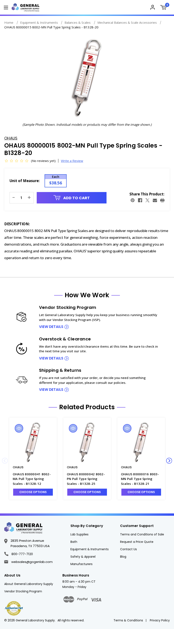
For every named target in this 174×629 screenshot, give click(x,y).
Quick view (19, 428)
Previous (5, 461)
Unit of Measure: (25, 180)
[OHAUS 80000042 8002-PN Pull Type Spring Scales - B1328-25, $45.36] (87, 442)
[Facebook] (140, 200)
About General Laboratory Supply (28, 584)
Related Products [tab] (87, 407)
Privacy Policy (160, 620)
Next (169, 461)
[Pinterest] (132, 200)
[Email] (155, 200)
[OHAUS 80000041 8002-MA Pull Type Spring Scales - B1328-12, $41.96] (33, 442)
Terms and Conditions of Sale (142, 534)
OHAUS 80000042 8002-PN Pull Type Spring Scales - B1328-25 (86, 479)
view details (51, 326)
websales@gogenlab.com (32, 562)
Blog (123, 556)
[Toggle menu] (6, 7)
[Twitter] (147, 200)
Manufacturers (81, 564)
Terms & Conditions (128, 620)
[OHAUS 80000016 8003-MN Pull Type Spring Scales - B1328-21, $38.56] (141, 442)
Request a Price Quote (136, 542)
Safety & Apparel (82, 556)
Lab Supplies (79, 534)
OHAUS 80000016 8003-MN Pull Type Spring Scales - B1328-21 (140, 479)
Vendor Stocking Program (23, 591)
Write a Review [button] (72, 161)
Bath (73, 542)
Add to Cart (76, 197)
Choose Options (33, 492)
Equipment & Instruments (89, 549)
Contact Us (128, 549)
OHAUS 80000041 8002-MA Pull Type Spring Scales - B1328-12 (32, 479)
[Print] (162, 200)
